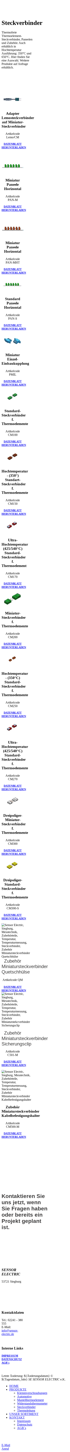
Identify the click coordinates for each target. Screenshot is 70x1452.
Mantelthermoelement (30, 1400)
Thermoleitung (26, 1410)
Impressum (24, 1421)
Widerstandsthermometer (32, 1403)
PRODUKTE (17, 1389)
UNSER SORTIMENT (23, 1414)
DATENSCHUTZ (12, 1359)
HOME (14, 1386)
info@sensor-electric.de (10, 1332)
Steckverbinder (26, 1407)
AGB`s (5, 1362)
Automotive (24, 1396)
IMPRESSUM (10, 1355)
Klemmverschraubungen (32, 1393)
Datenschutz (24, 1424)
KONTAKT (17, 1417)
